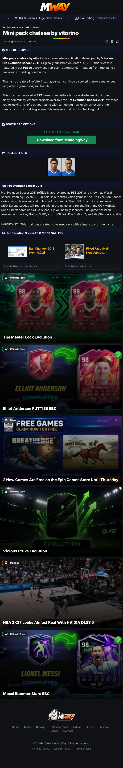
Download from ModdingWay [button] (62, 140)
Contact (68, 730)
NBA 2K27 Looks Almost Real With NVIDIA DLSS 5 (48, 622)
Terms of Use (83, 748)
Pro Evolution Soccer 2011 (16, 27)
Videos (77, 727)
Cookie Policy (62, 748)
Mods (27, 727)
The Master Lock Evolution (27, 337)
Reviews (104, 727)
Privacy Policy (40, 748)
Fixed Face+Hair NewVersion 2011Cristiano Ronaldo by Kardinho (100, 251)
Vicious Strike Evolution (25, 551)
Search (54, 730)
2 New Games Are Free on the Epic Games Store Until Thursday (60, 479)
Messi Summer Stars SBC (26, 693)
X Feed (90, 727)
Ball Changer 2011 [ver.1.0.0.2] (41, 250)
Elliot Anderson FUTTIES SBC (30, 408)
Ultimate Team (59, 727)
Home (15, 727)
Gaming (40, 727)
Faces (36, 27)
